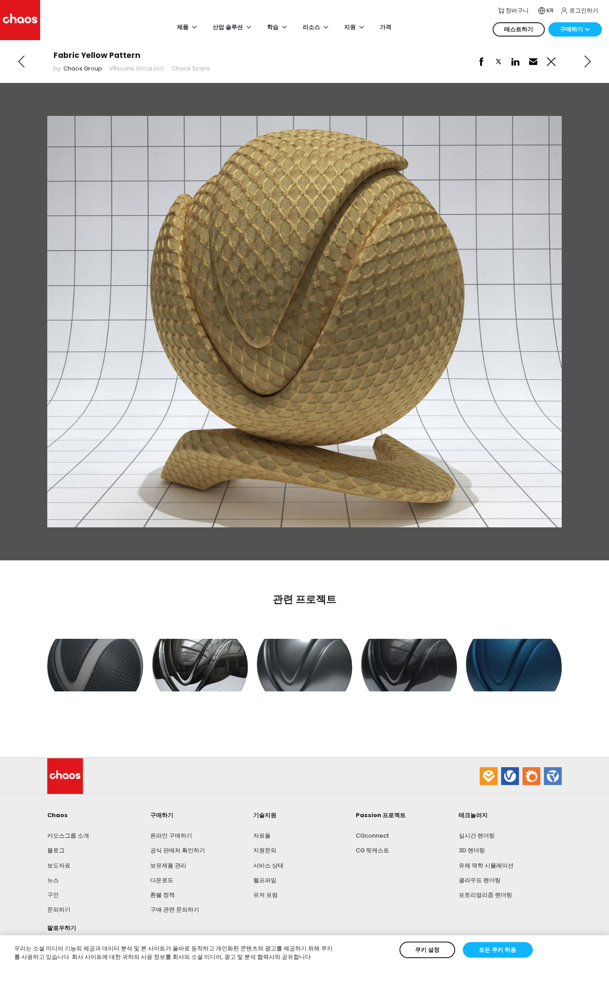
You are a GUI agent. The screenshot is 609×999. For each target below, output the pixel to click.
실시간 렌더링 (477, 835)
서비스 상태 (268, 865)
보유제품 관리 (168, 865)
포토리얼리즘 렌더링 (485, 895)
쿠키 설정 (427, 950)
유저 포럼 (265, 895)
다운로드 (161, 880)
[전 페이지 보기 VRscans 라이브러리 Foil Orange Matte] (21, 61)
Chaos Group (82, 68)
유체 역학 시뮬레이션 (486, 865)
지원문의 (264, 850)
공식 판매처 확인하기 (177, 850)
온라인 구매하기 (171, 835)
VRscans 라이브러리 (137, 68)
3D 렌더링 (472, 850)
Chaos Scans (191, 68)
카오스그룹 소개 (68, 835)
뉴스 (53, 880)
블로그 (56, 850)
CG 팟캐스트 (372, 850)
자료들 (262, 835)
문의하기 (58, 909)
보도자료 (58, 865)
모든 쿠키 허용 (497, 950)
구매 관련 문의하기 (174, 909)
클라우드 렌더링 (480, 880)
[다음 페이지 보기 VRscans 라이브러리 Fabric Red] (587, 61)
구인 (53, 895)
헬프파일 (264, 880)
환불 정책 (162, 895)
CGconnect (372, 835)
